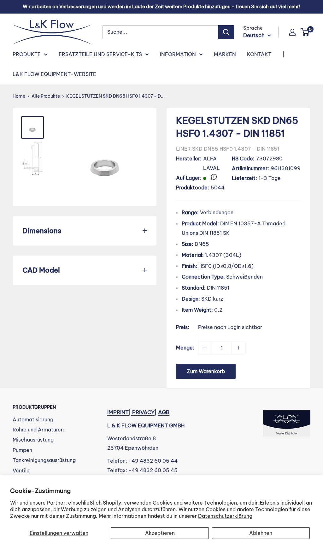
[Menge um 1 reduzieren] (205, 348)
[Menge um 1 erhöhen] (238, 348)
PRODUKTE (27, 54)
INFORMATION (178, 54)
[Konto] (292, 32)
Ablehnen (260, 533)
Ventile (21, 470)
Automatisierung (33, 419)
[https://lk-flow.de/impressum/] (131, 412)
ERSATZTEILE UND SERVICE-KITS (100, 54)
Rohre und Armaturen (38, 429)
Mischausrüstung (33, 439)
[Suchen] (226, 32)
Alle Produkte (46, 96)
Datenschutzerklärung (225, 516)
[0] (305, 32)
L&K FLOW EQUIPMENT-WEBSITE (54, 74)
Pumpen (22, 450)
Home (19, 96)
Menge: (185, 347)
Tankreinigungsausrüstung (44, 460)
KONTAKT (259, 54)
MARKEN (225, 54)
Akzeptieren (160, 533)
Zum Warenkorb (206, 371)
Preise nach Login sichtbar (230, 327)
